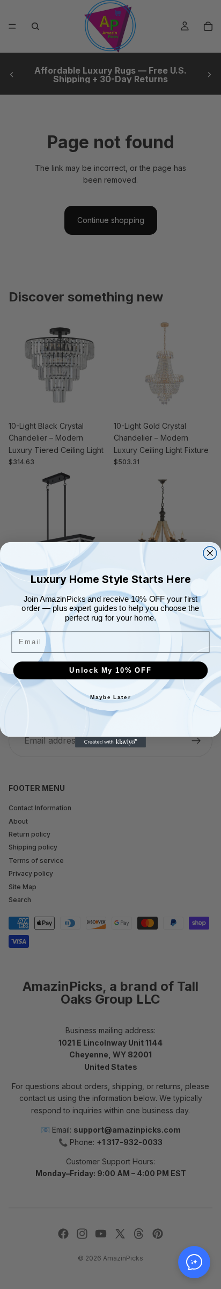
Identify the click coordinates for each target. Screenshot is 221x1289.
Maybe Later (110, 697)
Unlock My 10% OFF (110, 670)
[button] (194, 1262)
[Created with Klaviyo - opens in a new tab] (110, 742)
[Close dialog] (210, 553)
